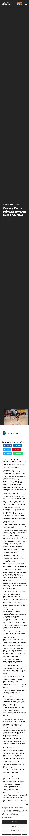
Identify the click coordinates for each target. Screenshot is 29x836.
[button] (26, 804)
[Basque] (21, 2)
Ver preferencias (14, 830)
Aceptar (14, 821)
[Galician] (18, 4)
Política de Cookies (6, 834)
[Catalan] (18, 2)
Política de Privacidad (16, 834)
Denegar (14, 826)
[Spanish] (21, 4)
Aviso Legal (24, 834)
